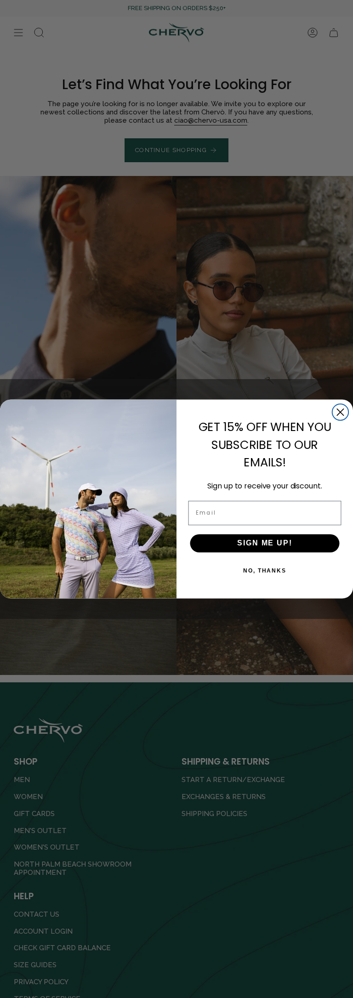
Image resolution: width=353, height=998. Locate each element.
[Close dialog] (340, 412)
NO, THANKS (264, 570)
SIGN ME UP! (264, 543)
